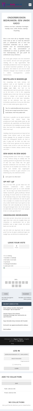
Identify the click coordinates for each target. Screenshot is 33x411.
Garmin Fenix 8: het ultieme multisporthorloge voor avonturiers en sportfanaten (14, 315)
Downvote (24, 247)
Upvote (8, 247)
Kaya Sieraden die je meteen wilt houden (15, 321)
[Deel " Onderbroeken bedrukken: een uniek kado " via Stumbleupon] (13, 286)
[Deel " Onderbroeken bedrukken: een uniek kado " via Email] (16, 286)
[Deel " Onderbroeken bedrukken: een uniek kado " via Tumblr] (16, 282)
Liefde (15, 28)
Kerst (11, 28)
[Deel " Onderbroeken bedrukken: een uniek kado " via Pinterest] (20, 282)
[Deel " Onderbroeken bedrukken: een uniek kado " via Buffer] (26, 282)
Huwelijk (7, 28)
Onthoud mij (17, 364)
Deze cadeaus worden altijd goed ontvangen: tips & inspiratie (13, 308)
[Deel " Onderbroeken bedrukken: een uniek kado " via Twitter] (9, 282)
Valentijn (25, 28)
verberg (10, 256)
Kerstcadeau (7, 329)
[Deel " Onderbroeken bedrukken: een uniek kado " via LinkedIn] (23, 282)
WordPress (21, 341)
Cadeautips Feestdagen (21, 26)
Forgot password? (25, 361)
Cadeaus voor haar (9, 26)
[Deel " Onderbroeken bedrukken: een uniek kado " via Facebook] (6, 282)
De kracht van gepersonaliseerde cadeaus (15, 325)
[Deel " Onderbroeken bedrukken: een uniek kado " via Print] (20, 286)
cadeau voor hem (9, 88)
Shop (12, 343)
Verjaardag (16, 30)
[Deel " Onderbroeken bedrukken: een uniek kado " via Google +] (13, 282)
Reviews (20, 28)
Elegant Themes (18, 339)
